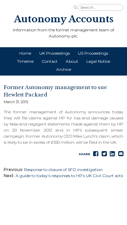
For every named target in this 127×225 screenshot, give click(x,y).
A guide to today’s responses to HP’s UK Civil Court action (71, 175)
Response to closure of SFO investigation (63, 169)
